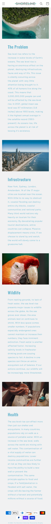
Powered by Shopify (36, 523)
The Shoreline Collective (21, 523)
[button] (3, 4)
